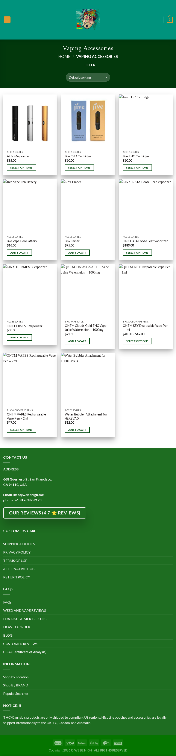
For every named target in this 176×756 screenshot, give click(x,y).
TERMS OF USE (15, 560)
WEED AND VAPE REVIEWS (24, 610)
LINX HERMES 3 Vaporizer (24, 326)
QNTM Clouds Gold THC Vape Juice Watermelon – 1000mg (85, 328)
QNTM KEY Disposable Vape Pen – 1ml (145, 328)
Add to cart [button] (19, 252)
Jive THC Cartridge (136, 156)
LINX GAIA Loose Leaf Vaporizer (145, 241)
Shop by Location (16, 677)
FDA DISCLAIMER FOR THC (25, 619)
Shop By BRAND (15, 685)
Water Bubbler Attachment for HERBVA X (86, 416)
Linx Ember (72, 241)
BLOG (7, 635)
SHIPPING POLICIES (19, 544)
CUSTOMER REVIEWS (20, 644)
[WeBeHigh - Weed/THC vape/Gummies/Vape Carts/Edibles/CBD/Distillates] (88, 19)
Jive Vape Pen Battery (22, 241)
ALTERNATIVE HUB (19, 569)
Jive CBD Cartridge (78, 156)
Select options (21, 167)
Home (64, 56)
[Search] (158, 19)
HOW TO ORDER (16, 627)
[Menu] (7, 19)
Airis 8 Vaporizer (18, 156)
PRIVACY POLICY (16, 552)
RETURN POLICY (16, 577)
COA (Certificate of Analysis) (24, 652)
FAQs (7, 602)
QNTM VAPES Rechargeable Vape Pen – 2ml (26, 416)
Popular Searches (16, 693)
